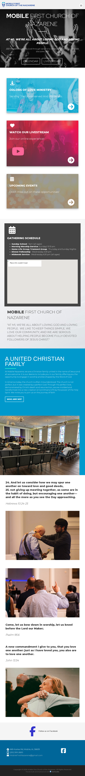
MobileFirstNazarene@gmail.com (26, 755)
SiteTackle (55, 772)
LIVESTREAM (52, 61)
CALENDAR (30, 61)
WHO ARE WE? (14, 399)
